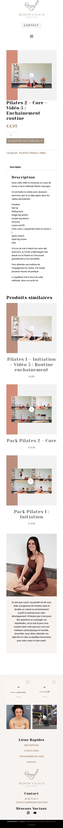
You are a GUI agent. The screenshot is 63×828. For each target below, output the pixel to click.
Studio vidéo (31, 750)
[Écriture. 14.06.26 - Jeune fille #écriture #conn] (44, 691)
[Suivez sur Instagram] (28, 812)
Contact (31, 25)
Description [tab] (15, 167)
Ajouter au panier (24, 141)
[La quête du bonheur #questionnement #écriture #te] (18, 691)
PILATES (23, 153)
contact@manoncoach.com (31, 802)
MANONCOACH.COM (35, 821)
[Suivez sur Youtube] (35, 812)
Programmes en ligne (31, 756)
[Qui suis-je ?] (18, 717)
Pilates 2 (34, 153)
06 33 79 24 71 (31, 799)
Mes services (31, 745)
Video (43, 153)
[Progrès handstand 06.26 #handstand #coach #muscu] (44, 717)
